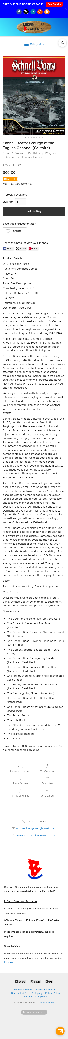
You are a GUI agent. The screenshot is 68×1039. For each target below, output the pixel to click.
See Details (54, 4)
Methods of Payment (35, 996)
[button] (15, 230)
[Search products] (62, 43)
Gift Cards (47, 795)
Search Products (20, 771)
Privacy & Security (45, 989)
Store (6, 153)
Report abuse (47, 1002)
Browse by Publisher (27, 153)
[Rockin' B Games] (34, 27)
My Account (47, 771)
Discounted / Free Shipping (26, 993)
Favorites (47, 783)
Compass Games (31, 157)
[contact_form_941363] (60, 1031)
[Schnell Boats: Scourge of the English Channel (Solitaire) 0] (34, 95)
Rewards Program (22, 989)
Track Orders (20, 783)
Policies (8, 962)
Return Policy (52, 993)
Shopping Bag (20, 795)
